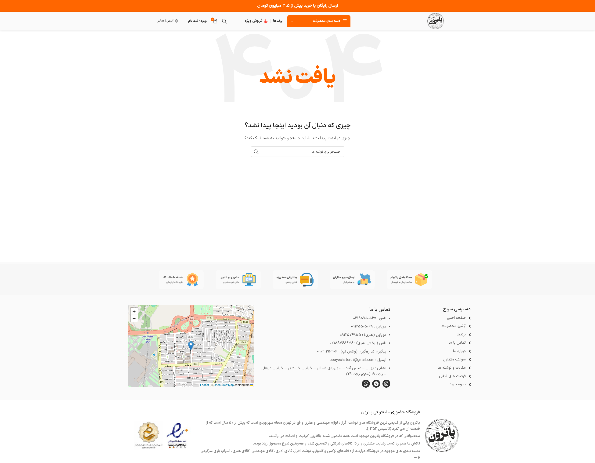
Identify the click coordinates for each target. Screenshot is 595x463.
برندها (277, 21)
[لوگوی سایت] (435, 21)
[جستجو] (224, 21)
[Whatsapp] (366, 384)
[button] (191, 346)
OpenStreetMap (224, 385)
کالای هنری (240, 451)
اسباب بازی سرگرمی (215, 451)
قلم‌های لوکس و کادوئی (331, 451)
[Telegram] (376, 384)
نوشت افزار (302, 451)
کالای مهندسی (262, 451)
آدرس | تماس (165, 20)
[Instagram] (386, 384)
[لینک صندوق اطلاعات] (256, 21)
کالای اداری (283, 451)
